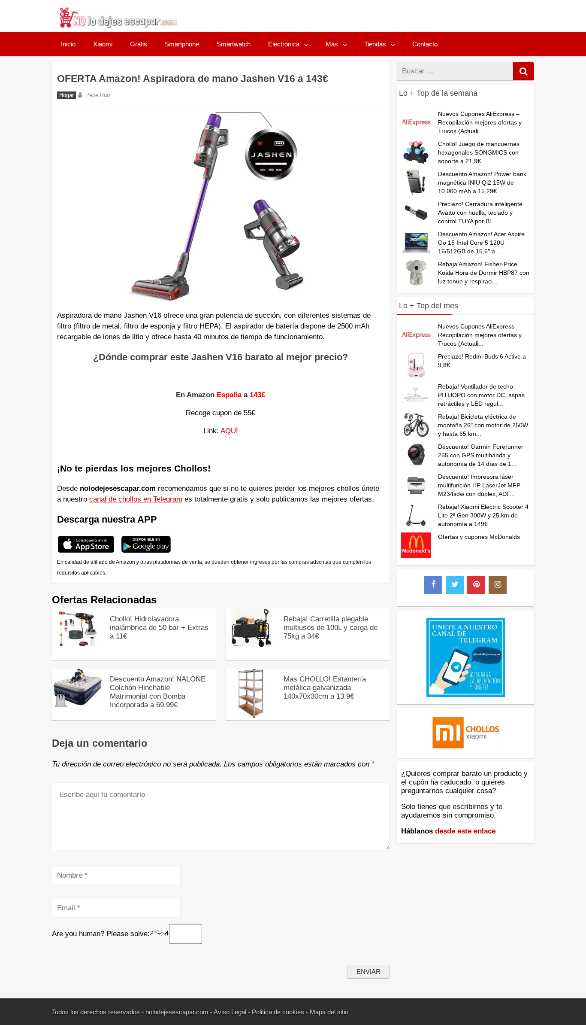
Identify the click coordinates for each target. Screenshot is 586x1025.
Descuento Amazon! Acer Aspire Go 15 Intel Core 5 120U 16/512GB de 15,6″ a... (481, 243)
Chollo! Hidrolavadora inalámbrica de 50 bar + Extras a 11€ (159, 627)
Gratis (138, 44)
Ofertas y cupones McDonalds (479, 536)
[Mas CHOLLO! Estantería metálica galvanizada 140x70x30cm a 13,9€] (251, 716)
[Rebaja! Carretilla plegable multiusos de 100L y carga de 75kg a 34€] (251, 645)
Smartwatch (234, 44)
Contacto (425, 44)
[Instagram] (498, 585)
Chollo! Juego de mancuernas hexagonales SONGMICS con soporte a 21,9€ (479, 152)
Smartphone (182, 44)
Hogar (66, 95)
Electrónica (283, 44)
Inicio (68, 44)
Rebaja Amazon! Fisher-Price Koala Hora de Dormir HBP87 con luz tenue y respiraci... (483, 273)
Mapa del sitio (329, 1012)
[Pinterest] (476, 585)
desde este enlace (465, 831)
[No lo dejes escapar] (117, 25)
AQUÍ (229, 431)
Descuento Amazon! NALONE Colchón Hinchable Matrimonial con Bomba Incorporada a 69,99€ (157, 692)
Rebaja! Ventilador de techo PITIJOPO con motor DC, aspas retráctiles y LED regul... (481, 395)
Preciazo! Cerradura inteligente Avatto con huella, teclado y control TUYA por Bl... (480, 213)
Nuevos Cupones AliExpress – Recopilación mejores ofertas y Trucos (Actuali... (480, 122)
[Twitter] (455, 585)
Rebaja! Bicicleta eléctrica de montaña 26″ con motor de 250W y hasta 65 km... (483, 425)
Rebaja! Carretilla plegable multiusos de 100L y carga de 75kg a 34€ (331, 627)
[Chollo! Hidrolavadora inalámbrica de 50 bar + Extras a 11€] (77, 645)
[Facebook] (433, 585)
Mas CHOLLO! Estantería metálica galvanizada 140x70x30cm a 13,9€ (325, 687)
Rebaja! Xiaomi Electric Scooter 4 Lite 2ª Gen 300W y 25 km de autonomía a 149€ (483, 515)
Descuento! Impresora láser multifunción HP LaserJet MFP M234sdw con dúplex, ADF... (479, 485)
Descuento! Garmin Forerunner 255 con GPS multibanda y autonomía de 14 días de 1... (480, 455)
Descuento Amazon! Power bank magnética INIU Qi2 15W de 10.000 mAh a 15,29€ (482, 182)
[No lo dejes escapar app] (86, 551)
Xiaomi (102, 44)
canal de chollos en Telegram (135, 499)
